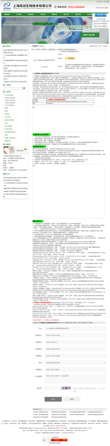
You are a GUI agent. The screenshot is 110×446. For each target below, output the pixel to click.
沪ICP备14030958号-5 (68, 433)
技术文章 (66, 14)
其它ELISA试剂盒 (10, 98)
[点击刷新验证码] (65, 388)
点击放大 (45, 67)
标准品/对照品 (9, 120)
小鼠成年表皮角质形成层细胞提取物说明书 (81, 414)
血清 (6, 111)
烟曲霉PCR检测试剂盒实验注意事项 (15, 191)
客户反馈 (89, 14)
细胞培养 (8, 141)
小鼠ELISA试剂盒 (10, 100)
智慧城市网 (55, 437)
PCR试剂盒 (8, 129)
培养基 (7, 114)
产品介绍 (42, 14)
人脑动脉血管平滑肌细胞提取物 (42, 417)
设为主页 (99, 1)
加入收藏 (106, 1)
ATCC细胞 (8, 126)
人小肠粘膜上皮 (47, 320)
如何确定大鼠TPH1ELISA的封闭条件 (15, 81)
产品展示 (38, 49)
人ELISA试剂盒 (9, 105)
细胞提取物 (52, 49)
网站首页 (7, 14)
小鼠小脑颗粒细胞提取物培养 (77, 412)
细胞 (6, 108)
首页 (100, 46)
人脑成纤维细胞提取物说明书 (95, 414)
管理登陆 (51, 433)
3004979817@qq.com (80, 430)
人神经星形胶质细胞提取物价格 (60, 417)
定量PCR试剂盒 (10, 138)
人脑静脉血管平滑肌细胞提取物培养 (61, 414)
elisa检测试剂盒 (10, 132)
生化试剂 (8, 117)
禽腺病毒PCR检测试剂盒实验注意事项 (16, 188)
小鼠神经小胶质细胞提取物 (40, 414)
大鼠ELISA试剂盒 (10, 103)
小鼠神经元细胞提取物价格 (40, 412)
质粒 (6, 135)
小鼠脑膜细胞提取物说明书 (95, 412)
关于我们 (19, 14)
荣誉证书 (54, 14)
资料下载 (78, 14)
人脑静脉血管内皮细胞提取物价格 (60, 412)
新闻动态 (30, 14)
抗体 (6, 123)
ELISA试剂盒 (9, 95)
